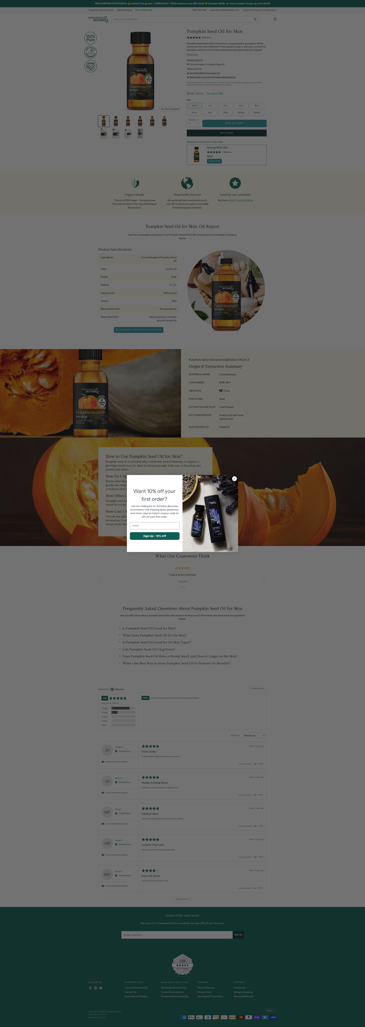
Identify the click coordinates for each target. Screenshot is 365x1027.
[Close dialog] (234, 478)
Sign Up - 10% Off (154, 536)
